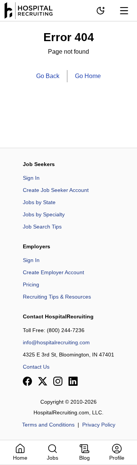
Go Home (88, 76)
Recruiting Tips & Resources (57, 297)
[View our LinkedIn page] (73, 381)
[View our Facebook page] (27, 381)
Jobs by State (39, 202)
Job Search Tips (42, 227)
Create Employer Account (53, 272)
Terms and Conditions (48, 425)
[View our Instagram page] (57, 381)
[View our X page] (42, 381)
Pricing (31, 284)
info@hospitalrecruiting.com (56, 342)
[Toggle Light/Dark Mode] (100, 10)
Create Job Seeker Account (56, 190)
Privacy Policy (98, 425)
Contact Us (36, 367)
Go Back (47, 76)
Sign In (31, 178)
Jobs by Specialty (44, 214)
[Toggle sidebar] (124, 10)
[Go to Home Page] (29, 10)
